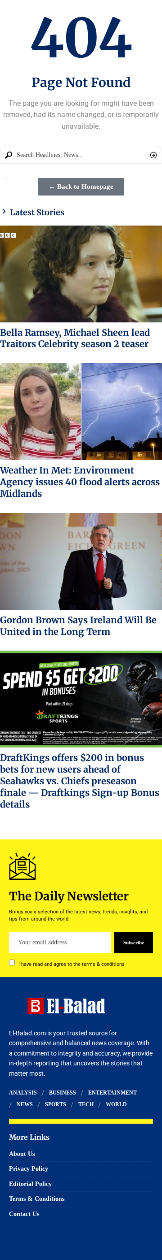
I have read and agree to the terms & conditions (71, 964)
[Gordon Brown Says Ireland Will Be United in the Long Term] (81, 561)
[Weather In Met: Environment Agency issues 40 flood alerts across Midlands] (81, 411)
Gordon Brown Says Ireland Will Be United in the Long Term (78, 625)
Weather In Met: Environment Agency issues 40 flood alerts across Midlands (80, 482)
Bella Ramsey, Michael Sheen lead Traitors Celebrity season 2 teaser (75, 338)
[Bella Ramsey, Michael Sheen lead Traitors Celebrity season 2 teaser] (81, 274)
